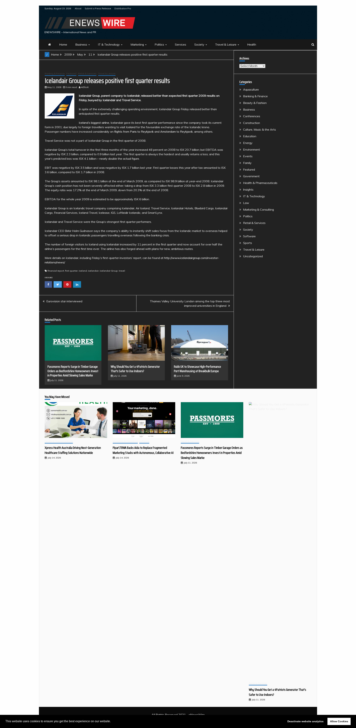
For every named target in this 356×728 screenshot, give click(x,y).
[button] (112, 721)
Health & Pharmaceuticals (260, 183)
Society (199, 44)
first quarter (71, 270)
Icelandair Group (109, 270)
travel (122, 270)
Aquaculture (251, 89)
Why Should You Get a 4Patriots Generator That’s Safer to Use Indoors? (135, 368)
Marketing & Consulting (258, 209)
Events (248, 156)
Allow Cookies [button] (339, 721)
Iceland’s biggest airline (94, 122)
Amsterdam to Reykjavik (176, 131)
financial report (56, 270)
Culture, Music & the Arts (259, 129)
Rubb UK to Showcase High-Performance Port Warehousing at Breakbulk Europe (197, 368)
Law (246, 203)
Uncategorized (253, 256)
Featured (71, 73)
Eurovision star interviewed (64, 301)
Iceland (83, 270)
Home (63, 44)
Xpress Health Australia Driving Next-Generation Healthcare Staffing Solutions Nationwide (73, 450)
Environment (251, 149)
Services (180, 44)
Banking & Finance (55, 73)
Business (81, 44)
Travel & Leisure (225, 44)
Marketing (137, 44)
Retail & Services (87, 73)
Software (249, 236)
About (78, 8)
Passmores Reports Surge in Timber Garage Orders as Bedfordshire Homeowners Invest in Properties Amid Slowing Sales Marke (72, 371)
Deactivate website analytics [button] (305, 721)
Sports (247, 243)
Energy (248, 143)
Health (251, 44)
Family (247, 163)
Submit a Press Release (98, 8)
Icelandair (93, 270)
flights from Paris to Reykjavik (134, 131)
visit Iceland (128, 127)
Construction (251, 123)
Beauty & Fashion (255, 103)
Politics (159, 44)
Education (249, 136)
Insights (248, 189)
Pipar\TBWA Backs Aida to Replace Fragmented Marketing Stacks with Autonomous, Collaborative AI (143, 450)
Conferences (251, 116)
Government (251, 176)
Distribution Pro (122, 8)
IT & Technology (109, 44)
